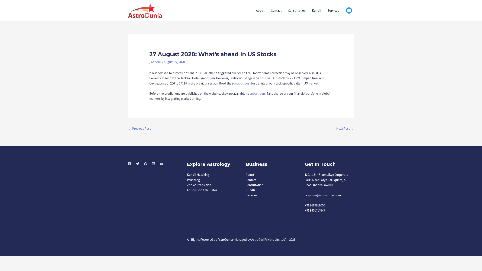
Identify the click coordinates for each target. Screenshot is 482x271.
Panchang (193, 180)
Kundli (316, 10)
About (260, 10)
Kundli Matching (198, 175)
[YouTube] (161, 163)
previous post (241, 83)
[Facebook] (129, 163)
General (156, 62)
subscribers (257, 93)
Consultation (297, 10)
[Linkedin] (153, 163)
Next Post (345, 128)
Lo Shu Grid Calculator (202, 190)
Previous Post (139, 128)
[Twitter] (137, 163)
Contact (276, 10)
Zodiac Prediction (199, 185)
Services (333, 10)
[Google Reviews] (145, 163)
